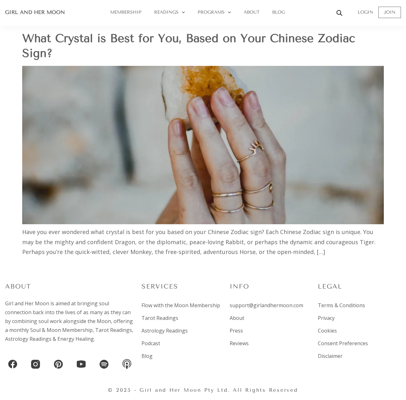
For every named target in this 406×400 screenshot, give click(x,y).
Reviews (239, 343)
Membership (125, 12)
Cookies (327, 330)
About (251, 12)
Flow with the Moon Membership (180, 305)
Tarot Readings (113, 330)
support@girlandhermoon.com (266, 305)
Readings (166, 12)
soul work (50, 321)
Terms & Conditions (341, 305)
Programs (211, 12)
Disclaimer (330, 355)
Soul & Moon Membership (61, 330)
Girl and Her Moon (35, 12)
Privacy (326, 317)
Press (236, 330)
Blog (278, 12)
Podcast (150, 343)
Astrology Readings (28, 338)
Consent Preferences (343, 343)
